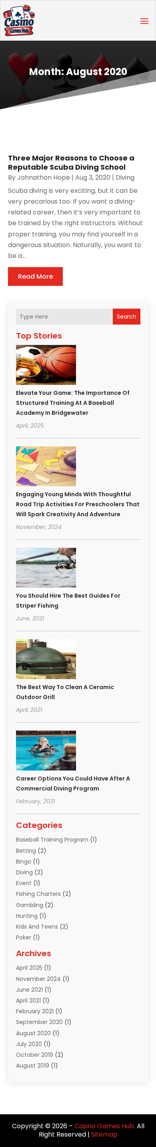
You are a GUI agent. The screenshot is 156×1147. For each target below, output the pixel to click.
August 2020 (33, 1033)
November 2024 (38, 979)
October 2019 (34, 1055)
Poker (23, 937)
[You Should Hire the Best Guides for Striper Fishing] (46, 569)
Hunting (27, 916)
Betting (26, 851)
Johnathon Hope (43, 177)
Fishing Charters (38, 894)
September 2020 (39, 1022)
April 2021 (28, 1000)
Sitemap (104, 1134)
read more (35, 276)
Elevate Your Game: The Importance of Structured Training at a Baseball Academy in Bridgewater (73, 403)
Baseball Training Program (52, 840)
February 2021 (35, 1011)
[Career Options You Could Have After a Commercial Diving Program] (46, 752)
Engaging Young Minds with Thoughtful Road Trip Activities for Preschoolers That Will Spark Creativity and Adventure (78, 504)
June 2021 (29, 990)
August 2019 (32, 1066)
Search (126, 317)
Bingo (23, 862)
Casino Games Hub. (104, 1126)
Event (24, 883)
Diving (24, 872)
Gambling (29, 905)
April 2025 (29, 968)
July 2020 (29, 1044)
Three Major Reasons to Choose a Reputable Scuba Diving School (71, 162)
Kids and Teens (37, 927)
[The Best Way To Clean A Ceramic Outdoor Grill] (46, 660)
